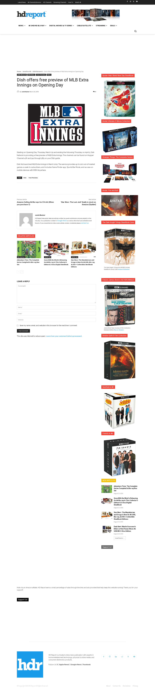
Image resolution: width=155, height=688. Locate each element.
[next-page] (22, 271)
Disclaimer (127, 686)
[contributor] (18, 92)
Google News (62, 221)
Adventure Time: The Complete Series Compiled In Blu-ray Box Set (28, 262)
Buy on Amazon (119, 330)
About (108, 686)
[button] (135, 31)
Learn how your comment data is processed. (64, 336)
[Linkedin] (116, 656)
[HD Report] (31, 15)
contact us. (85, 223)
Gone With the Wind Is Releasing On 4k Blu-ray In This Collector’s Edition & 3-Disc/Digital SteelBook (56, 262)
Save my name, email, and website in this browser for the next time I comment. (48, 325)
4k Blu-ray (47, 257)
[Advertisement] (77, 51)
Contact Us (117, 686)
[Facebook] (127, 1)
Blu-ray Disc (21, 257)
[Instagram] (130, 1)
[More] (76, 97)
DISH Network (38, 71)
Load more (119, 538)
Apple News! (64, 664)
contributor (25, 92)
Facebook (87, 664)
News (49, 74)
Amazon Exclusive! (124, 269)
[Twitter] (133, 1)
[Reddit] (122, 656)
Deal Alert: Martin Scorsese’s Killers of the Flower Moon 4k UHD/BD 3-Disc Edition (125, 529)
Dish (24, 178)
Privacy (135, 686)
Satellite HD (27, 71)
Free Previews (41, 74)
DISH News (31, 74)
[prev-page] (18, 271)
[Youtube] (136, 1)
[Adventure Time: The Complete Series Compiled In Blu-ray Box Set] (29, 249)
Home (19, 71)
